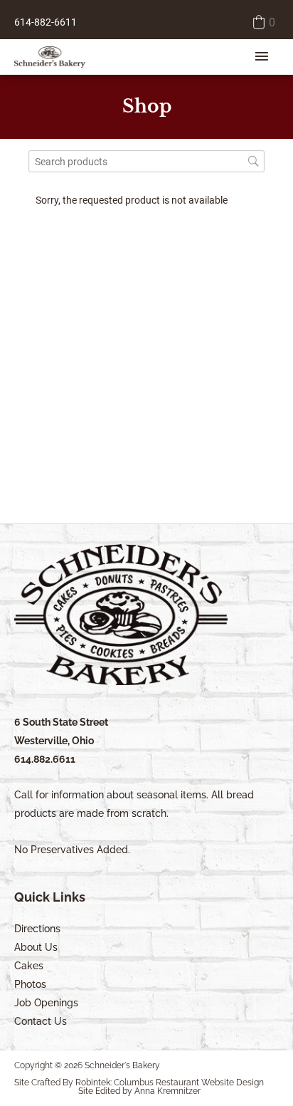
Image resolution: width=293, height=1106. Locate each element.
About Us (36, 947)
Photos (30, 984)
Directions (37, 928)
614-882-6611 (45, 22)
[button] (263, 22)
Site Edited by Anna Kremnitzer (139, 1091)
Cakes (28, 965)
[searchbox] (146, 161)
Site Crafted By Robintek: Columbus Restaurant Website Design (139, 1082)
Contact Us (40, 1021)
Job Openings (46, 1002)
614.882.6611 (44, 759)
